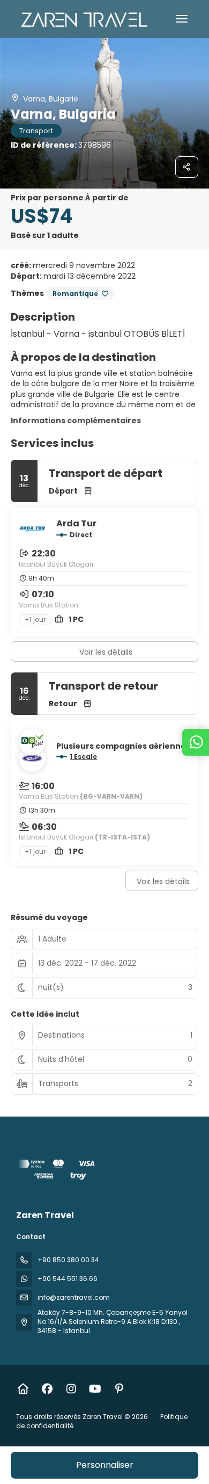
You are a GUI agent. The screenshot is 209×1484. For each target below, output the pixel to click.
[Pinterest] (119, 1388)
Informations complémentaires (76, 420)
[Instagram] (71, 1388)
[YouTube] (95, 1388)
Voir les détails (105, 652)
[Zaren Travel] (57, 1171)
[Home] (22, 1388)
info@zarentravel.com (74, 1297)
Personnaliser (104, 1465)
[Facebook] (47, 1388)
